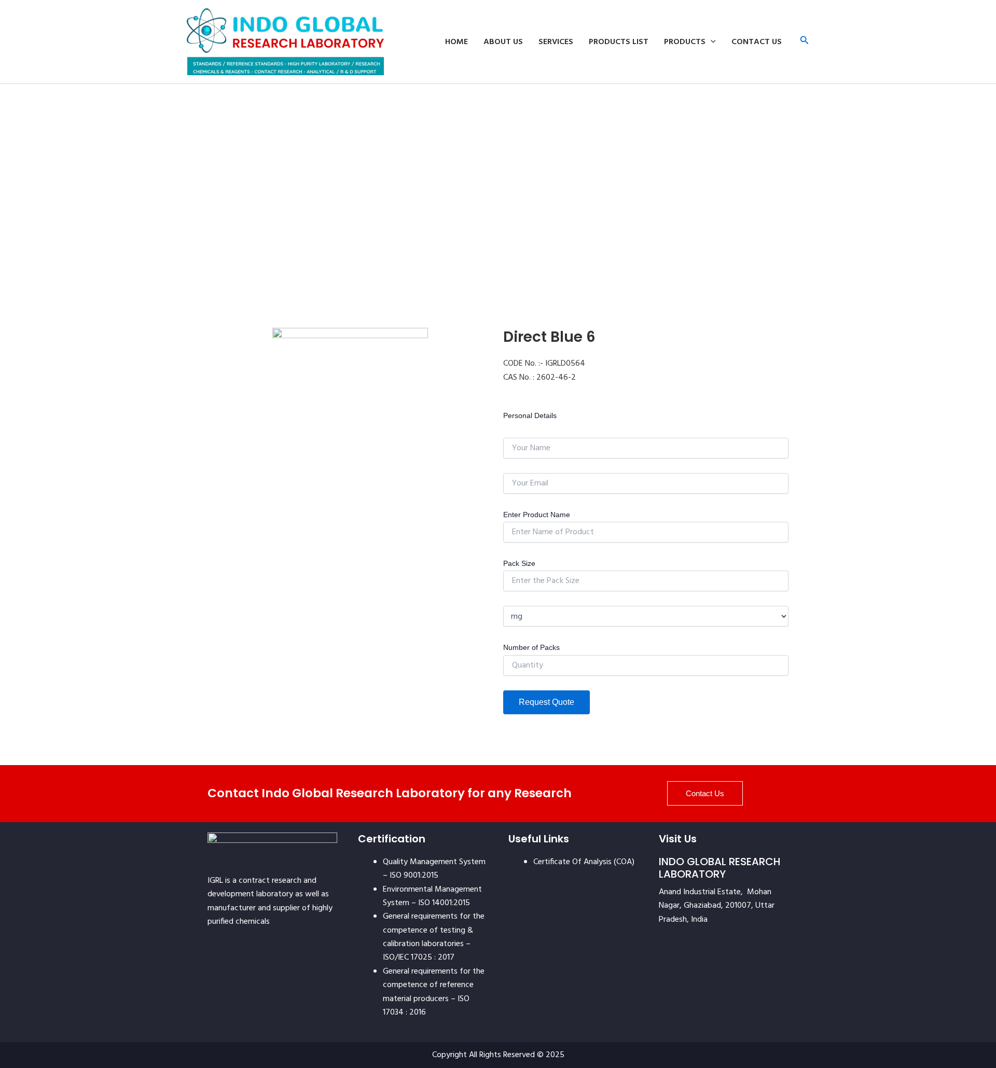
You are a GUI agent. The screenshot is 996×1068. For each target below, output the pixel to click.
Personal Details (530, 415)
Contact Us (756, 42)
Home (456, 42)
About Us (503, 42)
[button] (804, 42)
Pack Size (519, 563)
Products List (618, 42)
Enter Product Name (536, 514)
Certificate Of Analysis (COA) (583, 862)
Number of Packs (531, 647)
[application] (711, 42)
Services (555, 42)
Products (685, 42)
